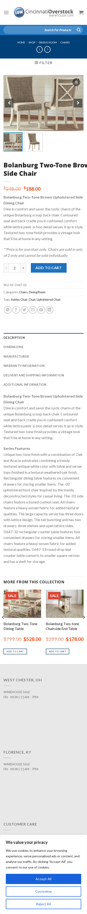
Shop (32, 42)
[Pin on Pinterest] (41, 310)
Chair (32, 299)
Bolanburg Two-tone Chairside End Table (62, 626)
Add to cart (48, 267)
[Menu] (6, 12)
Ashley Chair (19, 299)
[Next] (83, 626)
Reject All (43, 904)
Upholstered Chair (49, 299)
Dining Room (48, 42)
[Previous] (3, 626)
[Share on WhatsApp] (8, 310)
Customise (43, 891)
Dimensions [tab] (13, 347)
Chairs (65, 42)
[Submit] (79, 30)
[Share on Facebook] (16, 310)
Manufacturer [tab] (16, 356)
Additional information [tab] (25, 384)
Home (21, 42)
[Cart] (81, 12)
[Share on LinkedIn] (49, 310)
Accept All (43, 879)
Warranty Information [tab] (24, 366)
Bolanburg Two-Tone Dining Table (20, 626)
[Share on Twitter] (24, 310)
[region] (43, 874)
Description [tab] (14, 337)
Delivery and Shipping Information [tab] (33, 375)
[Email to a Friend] (33, 310)
